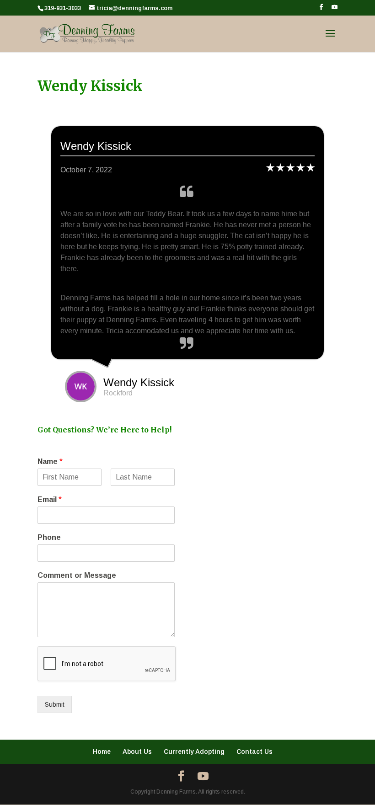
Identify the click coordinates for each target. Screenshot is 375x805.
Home (102, 751)
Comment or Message (77, 575)
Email (50, 499)
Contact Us (254, 751)
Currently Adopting (194, 751)
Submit (54, 704)
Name (50, 461)
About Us (137, 751)
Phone (49, 537)
